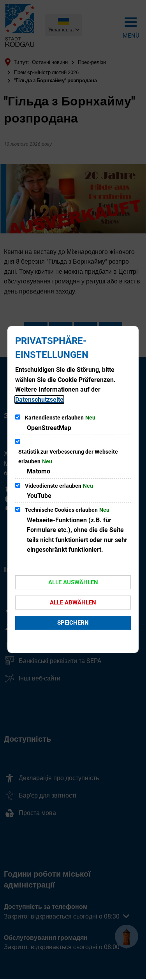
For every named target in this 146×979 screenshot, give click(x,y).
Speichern (73, 622)
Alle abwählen (73, 602)
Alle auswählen (73, 582)
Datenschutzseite (39, 399)
